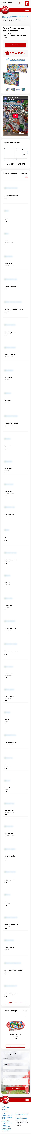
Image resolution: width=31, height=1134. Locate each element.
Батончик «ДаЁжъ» (10, 856)
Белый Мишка (8, 377)
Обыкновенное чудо (10, 286)
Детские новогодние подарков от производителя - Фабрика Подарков (15, 17)
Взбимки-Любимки (10, 355)
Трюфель (7, 446)
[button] (27, 10)
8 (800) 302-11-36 (7, 2)
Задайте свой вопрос (8, 1077)
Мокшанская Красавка (11, 423)
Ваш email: (6, 1064)
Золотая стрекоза (10, 332)
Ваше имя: (5, 1058)
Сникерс (7, 719)
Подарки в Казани (6, 1131)
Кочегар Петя (8, 833)
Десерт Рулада (9, 947)
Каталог (5, 19)
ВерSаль (7, 582)
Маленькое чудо (9, 514)
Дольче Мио (8, 605)
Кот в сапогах (8, 674)
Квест (6, 241)
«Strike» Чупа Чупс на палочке (13, 309)
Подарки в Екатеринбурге (6, 1106)
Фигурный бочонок (10, 742)
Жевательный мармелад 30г (13, 970)
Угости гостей (8, 491)
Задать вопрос (15, 1088)
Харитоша (7, 400)
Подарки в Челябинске (5, 1110)
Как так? (7, 788)
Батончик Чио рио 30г (11, 924)
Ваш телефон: (6, 1071)
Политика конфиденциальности (21, 1117)
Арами (6, 537)
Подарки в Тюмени (7, 1113)
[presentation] (23, 1011)
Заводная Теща (9, 810)
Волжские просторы (10, 560)
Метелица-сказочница (11, 195)
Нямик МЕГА (8, 469)
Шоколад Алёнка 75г (11, 993)
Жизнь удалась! (9, 696)
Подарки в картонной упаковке (17, 19)
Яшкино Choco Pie (10, 879)
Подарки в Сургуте (7, 1115)
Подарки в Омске (6, 1128)
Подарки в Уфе (6, 1121)
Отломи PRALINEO (10, 628)
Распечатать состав (16, 1003)
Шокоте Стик (8, 765)
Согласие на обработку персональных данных (21, 1113)
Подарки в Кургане (7, 1123)
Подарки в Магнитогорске (6, 1125)
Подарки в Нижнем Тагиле (7, 1118)
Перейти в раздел (15, 1046)
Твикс (6, 218)
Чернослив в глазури (10, 651)
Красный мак (8, 263)
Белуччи (7, 902)
